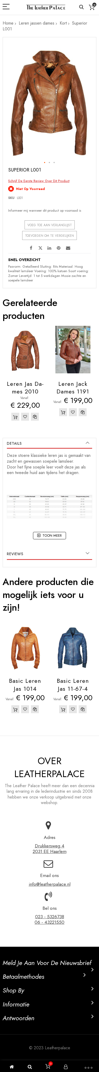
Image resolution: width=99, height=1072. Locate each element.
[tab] (49, 443)
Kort (63, 23)
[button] (45, 163)
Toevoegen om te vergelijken (49, 235)
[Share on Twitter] (40, 247)
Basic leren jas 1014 (25, 684)
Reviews (15, 553)
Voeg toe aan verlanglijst (49, 225)
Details (14, 443)
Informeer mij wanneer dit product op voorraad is (44, 210)
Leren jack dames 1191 (72, 387)
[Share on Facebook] (31, 247)
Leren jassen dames (36, 23)
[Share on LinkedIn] (49, 247)
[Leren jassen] (45, 7)
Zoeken (81, 7)
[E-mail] (68, 247)
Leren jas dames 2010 (25, 387)
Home (8, 23)
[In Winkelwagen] (15, 417)
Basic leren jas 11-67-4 (73, 684)
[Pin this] (59, 247)
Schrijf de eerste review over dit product (38, 181)
